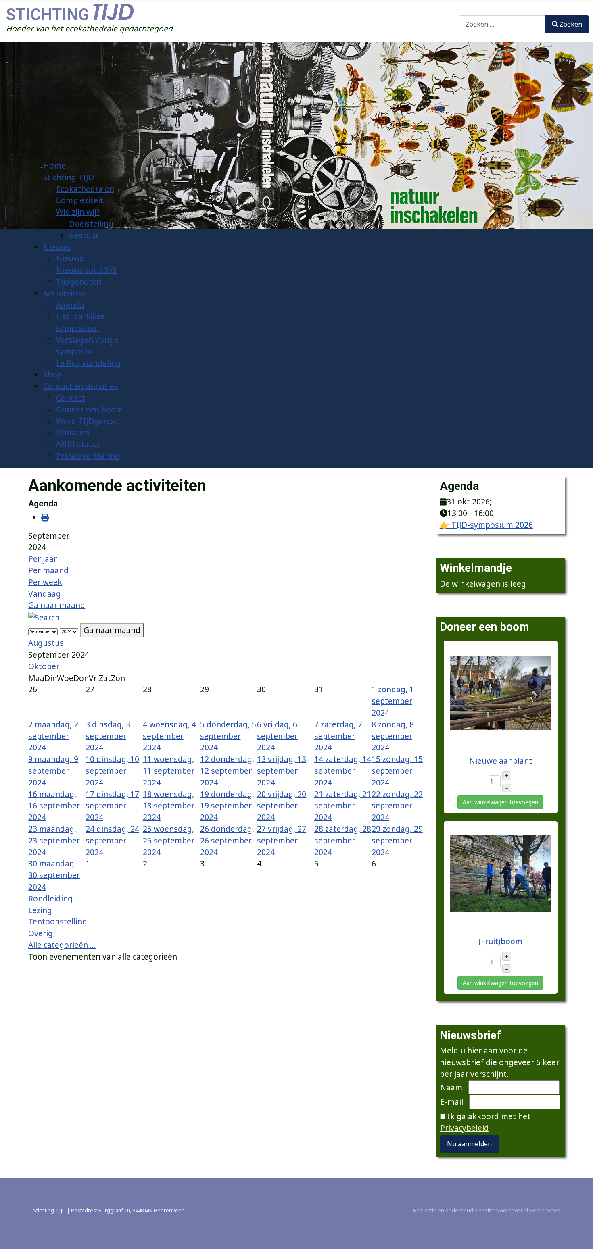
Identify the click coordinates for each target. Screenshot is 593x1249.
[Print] (45, 517)
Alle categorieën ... (62, 944)
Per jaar (42, 558)
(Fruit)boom (500, 941)
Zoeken (472, 9)
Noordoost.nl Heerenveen (528, 1210)
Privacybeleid (464, 1127)
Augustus (46, 642)
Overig (40, 933)
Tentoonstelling (57, 921)
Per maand (48, 570)
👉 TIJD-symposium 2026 (486, 524)
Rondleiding (50, 898)
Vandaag (44, 593)
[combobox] (502, 24)
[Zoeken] (44, 616)
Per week (45, 582)
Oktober (43, 666)
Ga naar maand (56, 605)
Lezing (40, 910)
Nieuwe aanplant (500, 760)
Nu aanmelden (469, 1143)
